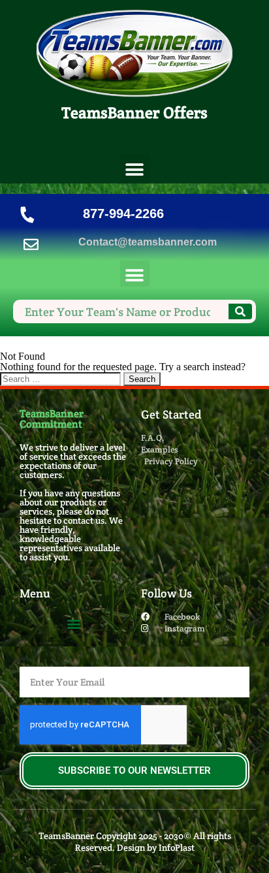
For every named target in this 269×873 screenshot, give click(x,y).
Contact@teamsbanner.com (147, 241)
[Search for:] (61, 378)
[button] (135, 169)
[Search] (240, 311)
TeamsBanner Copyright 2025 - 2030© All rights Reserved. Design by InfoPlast (135, 841)
